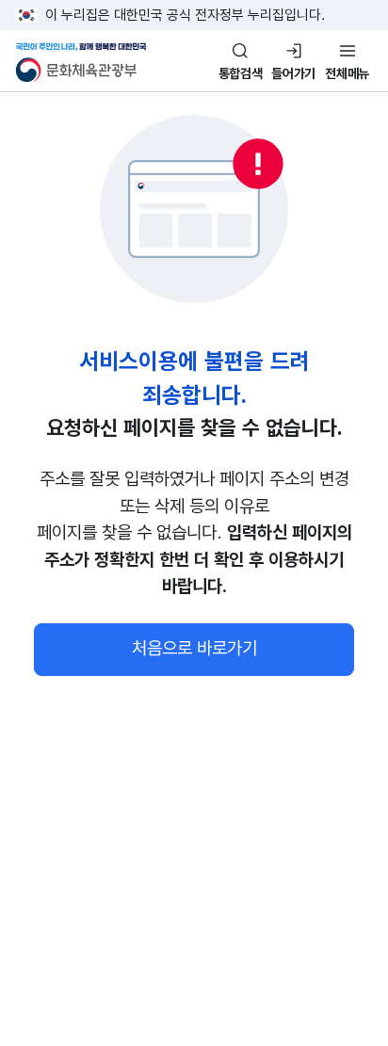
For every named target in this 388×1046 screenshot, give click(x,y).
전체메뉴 (347, 73)
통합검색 (240, 73)
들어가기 (293, 73)
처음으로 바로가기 (194, 648)
